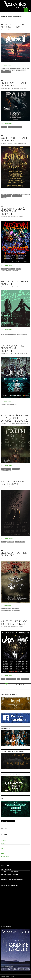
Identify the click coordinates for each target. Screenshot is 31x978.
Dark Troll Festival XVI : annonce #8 (9, 877)
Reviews (2, 853)
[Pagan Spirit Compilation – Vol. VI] (15, 703)
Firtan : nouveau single (6, 869)
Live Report (3, 845)
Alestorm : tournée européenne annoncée (13, 211)
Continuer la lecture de (7, 65)
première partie (15, 468)
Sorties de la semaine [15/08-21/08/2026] (10, 871)
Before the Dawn (5, 194)
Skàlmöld (23, 70)
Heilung (3, 541)
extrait (11, 68)
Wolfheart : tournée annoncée (14, 139)
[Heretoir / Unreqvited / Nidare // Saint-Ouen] (15, 761)
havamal (4, 404)
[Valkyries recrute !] (15, 950)
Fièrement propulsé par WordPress (7, 976)
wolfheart (4, 197)
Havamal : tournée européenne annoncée (12, 348)
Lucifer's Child (16, 608)
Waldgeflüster (16, 610)
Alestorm (4, 268)
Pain (9, 126)
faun (3, 468)
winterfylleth (25, 678)
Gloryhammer (11, 268)
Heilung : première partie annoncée (12, 483)
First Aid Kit (4, 334)
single (18, 70)
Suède (14, 334)
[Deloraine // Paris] (15, 738)
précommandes (11, 70)
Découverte (3, 840)
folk (10, 334)
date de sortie (5, 68)
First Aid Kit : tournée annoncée (14, 283)
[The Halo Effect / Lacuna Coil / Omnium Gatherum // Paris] (15, 808)
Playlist (2, 851)
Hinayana (13, 194)
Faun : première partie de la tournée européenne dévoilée (14, 418)
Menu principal (29, 10)
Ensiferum (4, 126)
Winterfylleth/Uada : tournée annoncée (14, 622)
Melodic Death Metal (6, 195)
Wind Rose (15, 270)
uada (18, 678)
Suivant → (22, 684)
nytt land (8, 468)
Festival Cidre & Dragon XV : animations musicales (12, 879)
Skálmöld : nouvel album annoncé (12, 26)
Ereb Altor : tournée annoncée (14, 554)
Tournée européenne (6, 71)
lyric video (17, 68)
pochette (4, 70)
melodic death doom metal (23, 194)
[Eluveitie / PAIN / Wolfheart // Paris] (15, 784)
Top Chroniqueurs (5, 856)
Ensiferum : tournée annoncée (14, 84)
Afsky (3, 678)
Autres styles (3, 838)
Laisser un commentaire (21, 29)
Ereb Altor (8, 608)
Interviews (3, 843)
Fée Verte (11, 29)
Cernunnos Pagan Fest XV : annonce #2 (9, 874)
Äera (3, 608)
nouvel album (25, 68)
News (2, 22)
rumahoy (18, 268)
